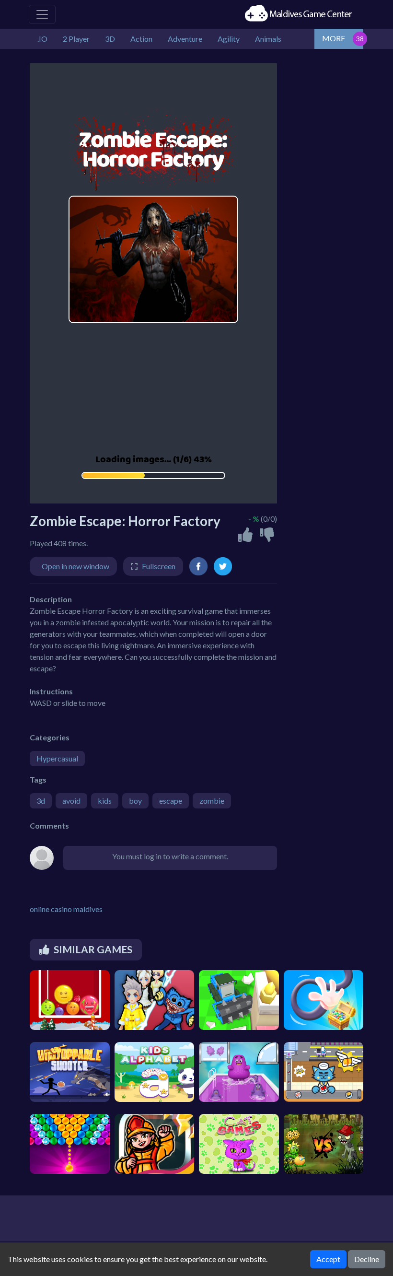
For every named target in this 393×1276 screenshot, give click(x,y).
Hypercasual (57, 758)
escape (170, 800)
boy (135, 800)
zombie (211, 800)
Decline (366, 1259)
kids (105, 800)
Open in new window (75, 566)
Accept (328, 1259)
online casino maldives (66, 908)
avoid (71, 800)
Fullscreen (158, 566)
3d (40, 800)
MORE (333, 38)
